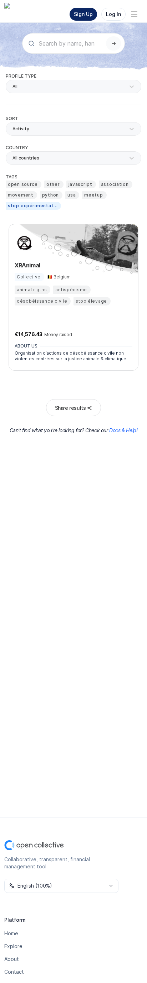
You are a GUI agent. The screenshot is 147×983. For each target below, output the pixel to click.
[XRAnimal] (23, 243)
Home (11, 933)
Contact (14, 972)
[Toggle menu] (134, 14)
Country (17, 147)
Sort (12, 118)
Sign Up (83, 14)
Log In (113, 14)
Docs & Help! (123, 430)
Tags (11, 176)
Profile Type (21, 76)
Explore (13, 946)
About (11, 959)
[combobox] (13, 158)
